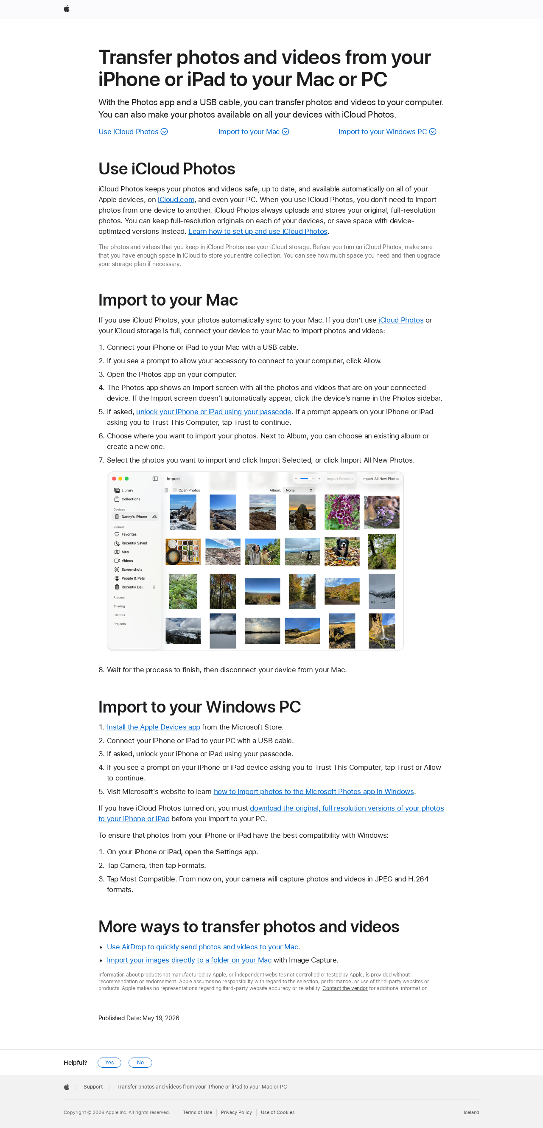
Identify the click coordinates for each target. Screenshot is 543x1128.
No (140, 1063)
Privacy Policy (236, 1112)
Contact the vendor (345, 988)
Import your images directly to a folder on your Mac (189, 960)
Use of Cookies (278, 1112)
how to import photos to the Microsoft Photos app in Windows (314, 791)
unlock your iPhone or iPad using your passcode (213, 411)
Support (93, 1087)
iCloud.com (176, 199)
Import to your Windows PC (383, 131)
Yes (109, 1063)
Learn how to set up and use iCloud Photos (257, 231)
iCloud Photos (400, 320)
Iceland (471, 1112)
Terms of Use (197, 1112)
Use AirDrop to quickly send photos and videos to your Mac (203, 947)
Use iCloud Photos (128, 131)
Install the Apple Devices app (153, 727)
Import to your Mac (249, 131)
